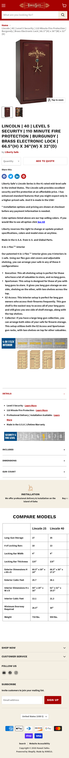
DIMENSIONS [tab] (9, 460)
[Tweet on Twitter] (10, 176)
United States (33, 716)
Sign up (53, 700)
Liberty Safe (12, 152)
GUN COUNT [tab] (9, 471)
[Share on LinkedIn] (17, 176)
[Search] (62, 15)
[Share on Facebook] (4, 176)
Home (5, 25)
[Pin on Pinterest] (23, 176)
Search (22, 743)
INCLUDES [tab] (8, 449)
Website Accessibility (39, 743)
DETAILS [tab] (7, 393)
